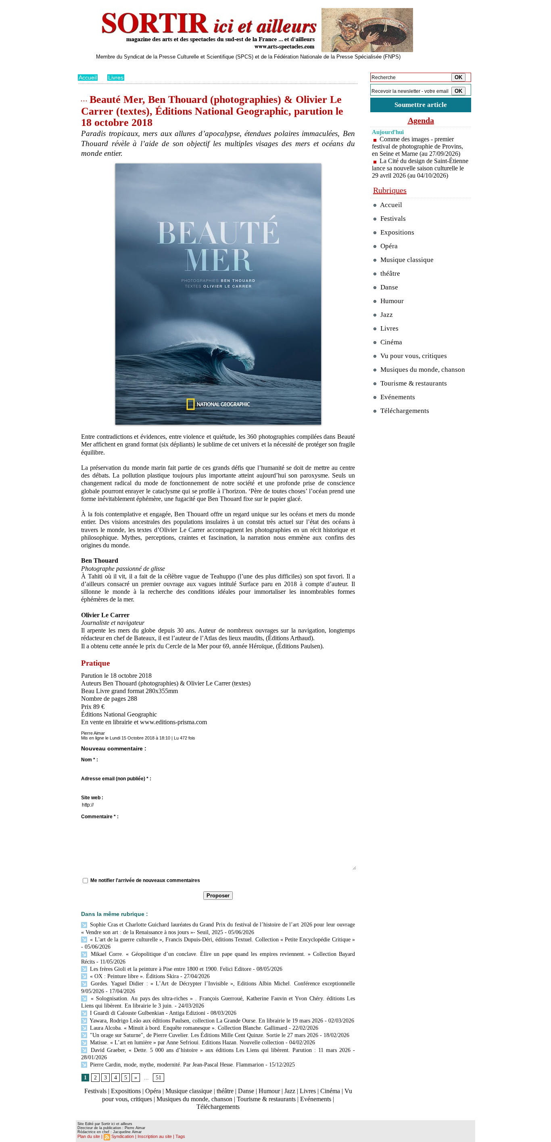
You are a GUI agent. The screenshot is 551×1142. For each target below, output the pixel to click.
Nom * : (89, 760)
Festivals (95, 1091)
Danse (246, 1091)
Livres (115, 77)
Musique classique (188, 1091)
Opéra (153, 1091)
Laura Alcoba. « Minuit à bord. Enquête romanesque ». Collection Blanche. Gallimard (187, 1028)
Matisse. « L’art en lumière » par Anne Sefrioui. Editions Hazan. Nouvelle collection (186, 1042)
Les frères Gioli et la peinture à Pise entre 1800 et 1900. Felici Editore (169, 969)
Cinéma (330, 1091)
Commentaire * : (100, 816)
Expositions (126, 1091)
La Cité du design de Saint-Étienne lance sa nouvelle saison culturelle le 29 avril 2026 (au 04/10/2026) (420, 168)
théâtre (225, 1091)
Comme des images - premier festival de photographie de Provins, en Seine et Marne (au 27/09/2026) (417, 146)
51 (158, 1078)
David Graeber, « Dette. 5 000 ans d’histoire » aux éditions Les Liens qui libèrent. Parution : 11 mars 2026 (219, 1050)
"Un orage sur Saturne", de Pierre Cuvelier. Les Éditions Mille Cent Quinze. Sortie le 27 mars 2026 (203, 1035)
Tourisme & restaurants (266, 1099)
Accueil (88, 77)
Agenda (421, 120)
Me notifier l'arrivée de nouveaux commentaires (145, 880)
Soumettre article (420, 105)
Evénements (315, 1099)
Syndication (122, 1136)
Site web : (92, 797)
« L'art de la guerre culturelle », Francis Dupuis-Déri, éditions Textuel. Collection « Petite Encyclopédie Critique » (221, 940)
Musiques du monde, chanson (194, 1099)
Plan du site (88, 1136)
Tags (180, 1136)
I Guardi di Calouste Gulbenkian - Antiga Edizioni (146, 1013)
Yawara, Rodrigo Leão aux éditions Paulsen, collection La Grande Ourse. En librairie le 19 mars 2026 (205, 1021)
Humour (269, 1091)
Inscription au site (155, 1136)
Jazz (289, 1091)
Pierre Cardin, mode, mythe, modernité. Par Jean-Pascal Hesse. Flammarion (176, 1065)
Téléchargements (218, 1106)
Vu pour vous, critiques (413, 356)
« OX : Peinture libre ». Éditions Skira (133, 976)
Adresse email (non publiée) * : (116, 779)
